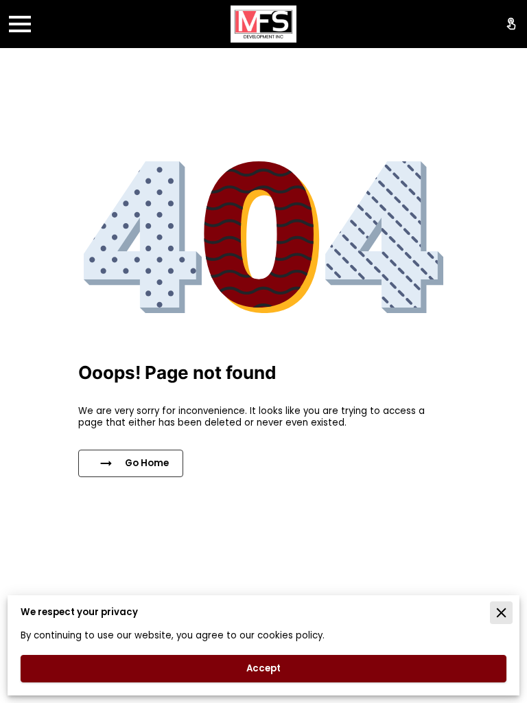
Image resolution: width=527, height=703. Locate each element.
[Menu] (20, 24)
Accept (263, 668)
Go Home (147, 463)
